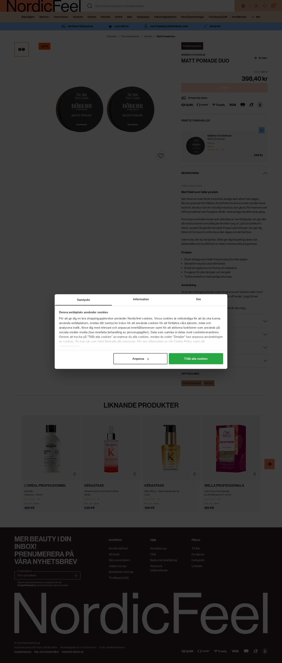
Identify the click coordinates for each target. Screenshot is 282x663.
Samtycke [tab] (83, 299)
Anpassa (138, 358)
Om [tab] (198, 299)
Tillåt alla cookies (196, 358)
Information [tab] (141, 299)
